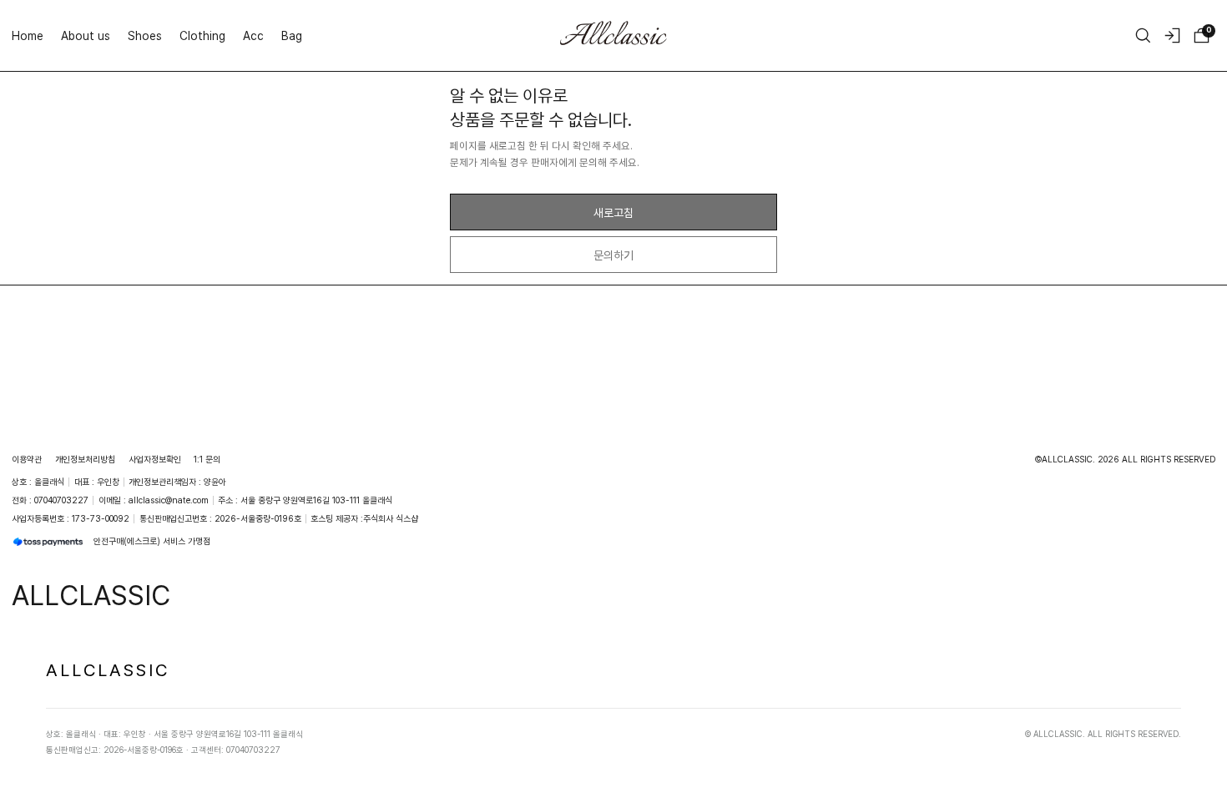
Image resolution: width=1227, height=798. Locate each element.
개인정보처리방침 (85, 459)
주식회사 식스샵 (390, 518)
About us (85, 35)
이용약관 (27, 459)
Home (27, 35)
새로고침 (613, 212)
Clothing (202, 35)
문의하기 (613, 255)
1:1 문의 (207, 459)
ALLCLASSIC (107, 669)
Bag (291, 35)
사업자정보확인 (155, 459)
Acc (253, 35)
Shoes (145, 35)
